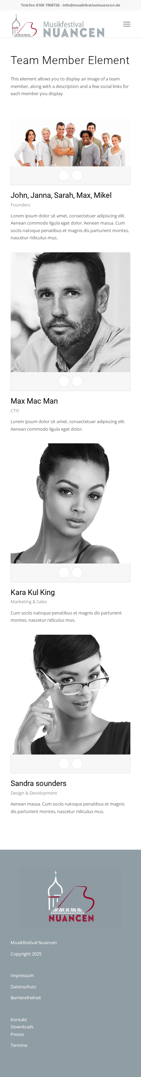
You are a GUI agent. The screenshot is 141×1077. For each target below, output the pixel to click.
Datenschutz (23, 987)
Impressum (22, 975)
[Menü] (126, 23)
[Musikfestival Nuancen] (58, 23)
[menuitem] (126, 23)
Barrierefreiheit (26, 997)
